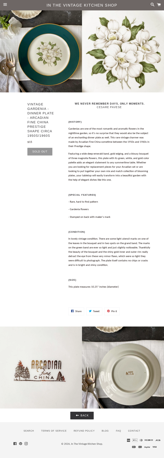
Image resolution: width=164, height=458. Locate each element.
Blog (105, 430)
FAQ (118, 430)
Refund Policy (84, 430)
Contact (134, 430)
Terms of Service (54, 430)
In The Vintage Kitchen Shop (82, 5)
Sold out (40, 151)
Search (29, 430)
